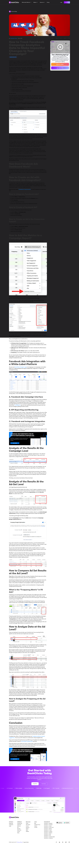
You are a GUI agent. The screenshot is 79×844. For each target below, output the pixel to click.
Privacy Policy (19, 842)
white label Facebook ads (27, 741)
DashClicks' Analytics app (20, 367)
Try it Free (67, 2)
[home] (14, 2)
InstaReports (17, 405)
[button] (26, 2)
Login (61, 2)
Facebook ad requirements (25, 189)
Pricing (48, 2)
